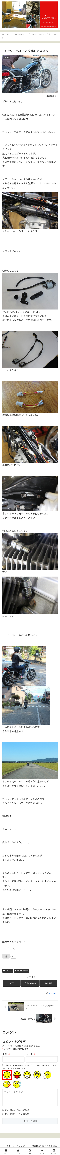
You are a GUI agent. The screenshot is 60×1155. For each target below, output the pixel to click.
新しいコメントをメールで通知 (17, 1110)
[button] (54, 676)
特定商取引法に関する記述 (44, 1145)
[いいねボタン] (6, 956)
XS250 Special (23, 970)
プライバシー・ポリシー (15, 1145)
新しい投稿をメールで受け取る (17, 1114)
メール (31, 1054)
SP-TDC (9, 970)
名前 (6, 1054)
